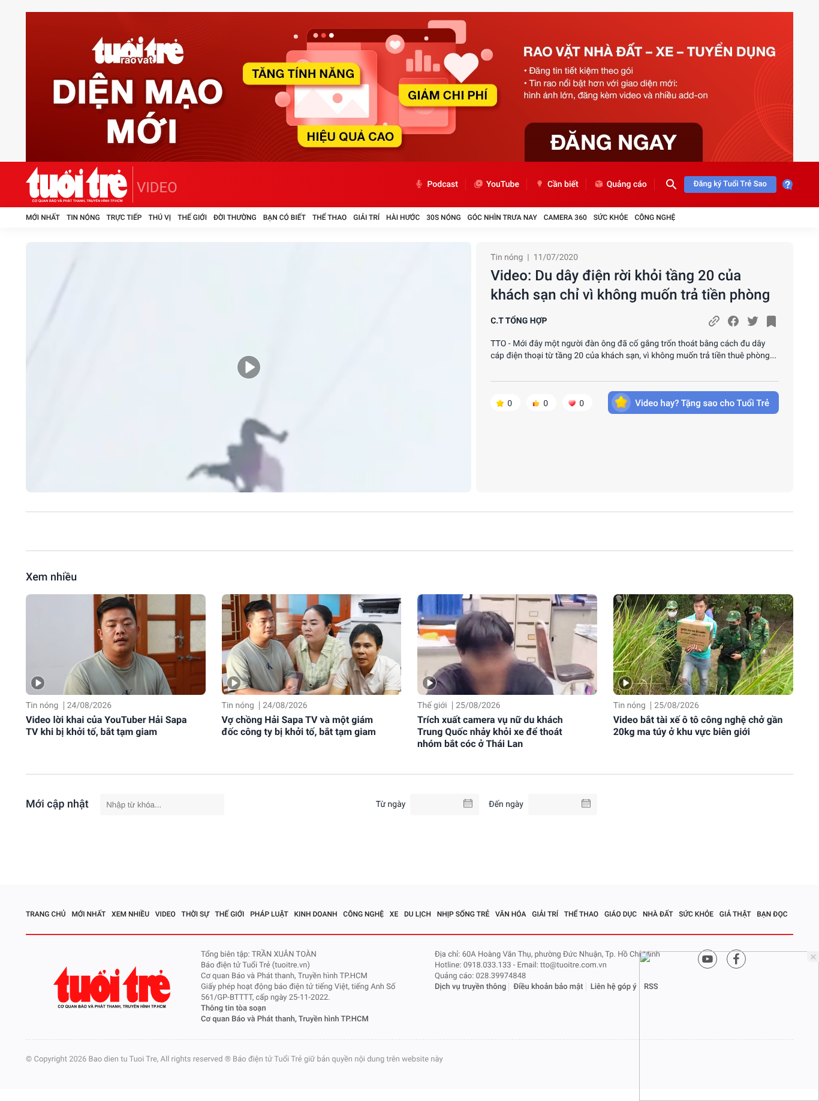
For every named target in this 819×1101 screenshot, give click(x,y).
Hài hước (403, 217)
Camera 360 (565, 217)
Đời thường (235, 217)
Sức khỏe (611, 217)
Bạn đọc (772, 914)
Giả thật (735, 914)
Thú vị (159, 217)
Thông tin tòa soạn (233, 1008)
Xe (394, 914)
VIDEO (157, 187)
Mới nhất (43, 217)
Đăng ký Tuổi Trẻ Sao (730, 184)
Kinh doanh (316, 914)
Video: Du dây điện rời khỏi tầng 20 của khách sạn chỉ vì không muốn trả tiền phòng (630, 285)
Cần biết (563, 184)
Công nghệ (654, 217)
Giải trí (366, 217)
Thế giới (192, 217)
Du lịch (417, 914)
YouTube (502, 184)
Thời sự (195, 914)
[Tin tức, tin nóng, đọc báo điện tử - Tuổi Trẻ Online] (79, 184)
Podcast (442, 184)
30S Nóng (443, 217)
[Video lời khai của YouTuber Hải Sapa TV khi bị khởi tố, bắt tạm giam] (116, 644)
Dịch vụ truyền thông (470, 986)
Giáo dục (620, 914)
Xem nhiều (51, 577)
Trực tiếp (124, 217)
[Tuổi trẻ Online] (113, 987)
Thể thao (329, 217)
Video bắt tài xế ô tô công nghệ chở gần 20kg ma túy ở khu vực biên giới (698, 725)
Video (165, 914)
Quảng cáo (627, 184)
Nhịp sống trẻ (463, 914)
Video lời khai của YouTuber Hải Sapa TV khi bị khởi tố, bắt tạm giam (106, 725)
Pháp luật (269, 914)
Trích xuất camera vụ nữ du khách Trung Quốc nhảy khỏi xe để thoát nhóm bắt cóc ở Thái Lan (490, 731)
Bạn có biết (284, 217)
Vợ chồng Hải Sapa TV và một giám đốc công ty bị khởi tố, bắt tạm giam (299, 725)
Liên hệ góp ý (614, 986)
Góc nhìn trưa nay (502, 217)
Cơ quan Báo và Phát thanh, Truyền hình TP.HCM (285, 1019)
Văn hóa (510, 914)
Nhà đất (658, 914)
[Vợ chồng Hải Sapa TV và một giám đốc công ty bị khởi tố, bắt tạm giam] (312, 644)
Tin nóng (83, 217)
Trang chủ (46, 914)
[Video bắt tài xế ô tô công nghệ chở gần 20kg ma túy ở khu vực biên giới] (703, 644)
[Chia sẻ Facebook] (733, 321)
